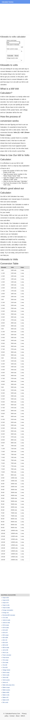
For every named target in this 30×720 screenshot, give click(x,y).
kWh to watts (5, 647)
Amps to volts (5, 605)
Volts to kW (5, 677)
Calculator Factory (7, 2)
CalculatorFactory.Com (13, 713)
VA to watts (5, 662)
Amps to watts (6, 607)
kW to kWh (5, 637)
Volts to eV (5, 682)
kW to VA (4, 640)
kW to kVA (5, 642)
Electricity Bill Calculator (8, 615)
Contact (12, 716)
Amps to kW (5, 597)
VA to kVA (5, 667)
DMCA (23, 716)
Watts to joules (6, 690)
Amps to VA (5, 602)
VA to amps (5, 660)
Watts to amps (6, 687)
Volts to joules (6, 680)
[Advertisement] (15, 19)
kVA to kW (5, 630)
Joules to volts (6, 622)
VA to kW (4, 665)
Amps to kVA (5, 600)
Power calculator (6, 655)
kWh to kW (5, 645)
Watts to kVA (5, 700)
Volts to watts (5, 675)
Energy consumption (7, 610)
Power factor (5, 657)
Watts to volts (5, 695)
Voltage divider (6, 670)
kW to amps (5, 635)
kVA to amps (5, 625)
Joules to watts (6, 620)
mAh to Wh (5, 650)
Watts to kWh (5, 692)
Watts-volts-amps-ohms (8, 685)
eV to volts (5, 617)
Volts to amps (5, 672)
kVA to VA (5, 632)
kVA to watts (5, 627)
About (18, 716)
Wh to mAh (5, 702)
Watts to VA (5, 697)
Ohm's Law (5, 652)
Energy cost (5, 612)
